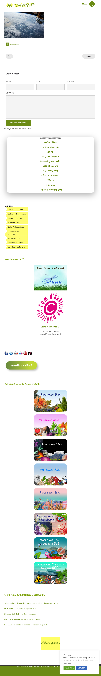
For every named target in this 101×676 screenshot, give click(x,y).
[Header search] (92, 6)
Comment (10, 93)
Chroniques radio (50, 161)
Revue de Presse (15, 218)
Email (38, 81)
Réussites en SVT (50, 175)
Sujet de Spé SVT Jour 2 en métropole (20, 614)
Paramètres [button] (68, 655)
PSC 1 (50, 180)
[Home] (20, 7)
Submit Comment (18, 123)
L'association (50, 147)
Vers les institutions (16, 247)
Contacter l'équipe (16, 210)
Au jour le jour (50, 156)
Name (8, 81)
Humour (50, 185)
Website (70, 81)
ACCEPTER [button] (69, 668)
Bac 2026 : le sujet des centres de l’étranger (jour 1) (26, 625)
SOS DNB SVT (50, 171)
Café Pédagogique (50, 190)
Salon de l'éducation (17, 214)
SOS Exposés (50, 166)
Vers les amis (14, 238)
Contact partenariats (50, 327)
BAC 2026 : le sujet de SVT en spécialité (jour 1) (24, 619)
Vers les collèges (15, 243)
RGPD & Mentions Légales (33, 666)
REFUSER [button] (81, 668)
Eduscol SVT (13, 223)
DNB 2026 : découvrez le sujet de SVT (20, 609)
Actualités (50, 142)
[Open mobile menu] (84, 4)
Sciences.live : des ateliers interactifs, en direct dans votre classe (31, 603)
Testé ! (50, 152)
